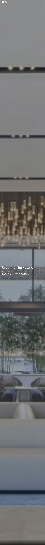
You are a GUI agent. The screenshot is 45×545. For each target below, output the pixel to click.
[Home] (4, 2)
